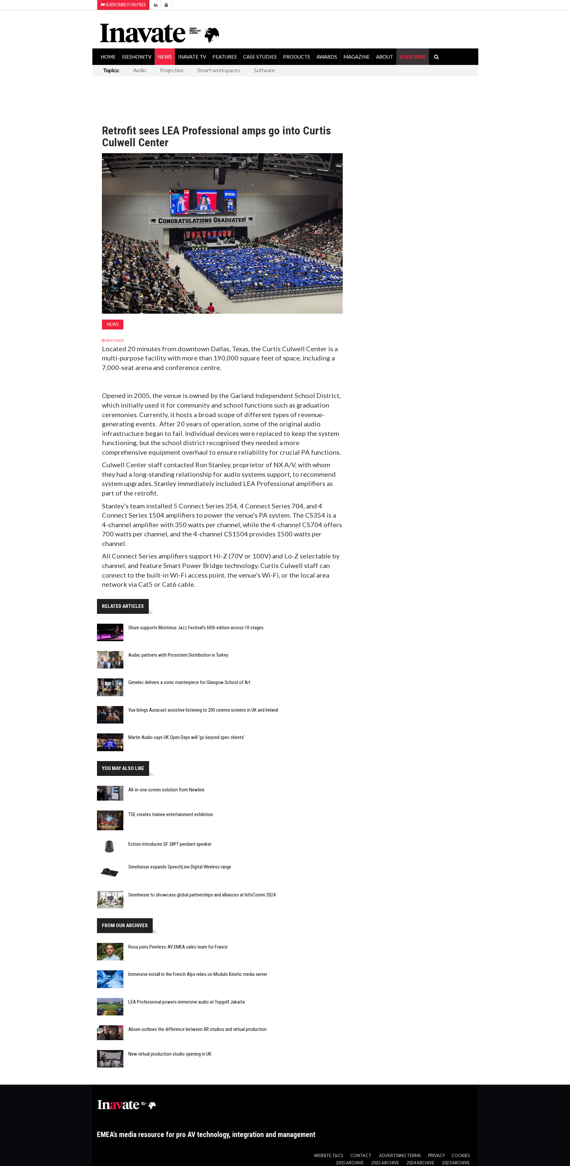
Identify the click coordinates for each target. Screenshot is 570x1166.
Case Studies (260, 57)
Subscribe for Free (125, 4)
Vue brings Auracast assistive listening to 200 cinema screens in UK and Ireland (203, 710)
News (165, 57)
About (384, 57)
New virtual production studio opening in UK (169, 1054)
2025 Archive (385, 1162)
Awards (326, 57)
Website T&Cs (328, 1155)
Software (264, 70)
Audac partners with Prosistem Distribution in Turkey (178, 655)
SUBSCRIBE (412, 57)
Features (224, 57)
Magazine (356, 57)
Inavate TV (192, 57)
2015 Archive (350, 1162)
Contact (360, 1155)
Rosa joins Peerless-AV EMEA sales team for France (178, 947)
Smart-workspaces (218, 70)
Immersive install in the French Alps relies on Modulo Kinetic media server (197, 974)
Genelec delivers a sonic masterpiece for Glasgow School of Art (189, 682)
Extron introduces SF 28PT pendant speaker (169, 844)
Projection (171, 70)
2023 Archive (456, 1162)
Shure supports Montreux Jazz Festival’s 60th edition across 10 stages (196, 628)
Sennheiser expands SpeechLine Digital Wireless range (179, 867)
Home (108, 57)
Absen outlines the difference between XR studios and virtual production (197, 1029)
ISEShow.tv (136, 57)
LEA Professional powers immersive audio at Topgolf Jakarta (186, 1002)
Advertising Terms (400, 1155)
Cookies (461, 1155)
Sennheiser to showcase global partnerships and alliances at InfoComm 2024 (201, 895)
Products (296, 57)
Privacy (436, 1155)
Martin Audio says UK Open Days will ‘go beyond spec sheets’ (186, 737)
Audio (139, 70)
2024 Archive (420, 1162)
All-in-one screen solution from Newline (166, 790)
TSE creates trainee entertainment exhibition (170, 814)
